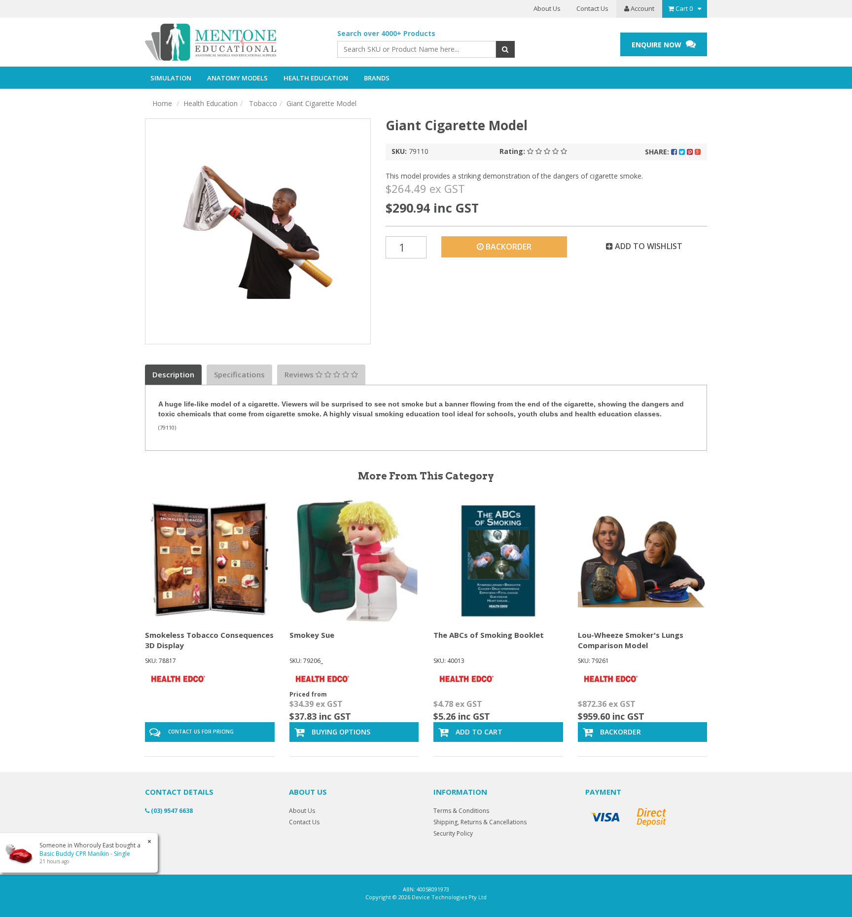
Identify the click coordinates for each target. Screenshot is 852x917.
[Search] (505, 49)
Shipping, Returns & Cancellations (480, 822)
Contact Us (592, 8)
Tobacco (262, 103)
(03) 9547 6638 (171, 811)
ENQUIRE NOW (657, 44)
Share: (658, 151)
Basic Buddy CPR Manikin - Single (84, 853)
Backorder (508, 246)
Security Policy (453, 833)
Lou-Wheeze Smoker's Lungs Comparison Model (630, 640)
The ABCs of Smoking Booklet (488, 635)
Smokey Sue (311, 635)
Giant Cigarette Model (321, 103)
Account (641, 8)
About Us (547, 8)
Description (173, 374)
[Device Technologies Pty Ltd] (233, 42)
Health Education (210, 103)
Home (162, 103)
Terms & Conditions (461, 811)
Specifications (239, 374)
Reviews (300, 374)
